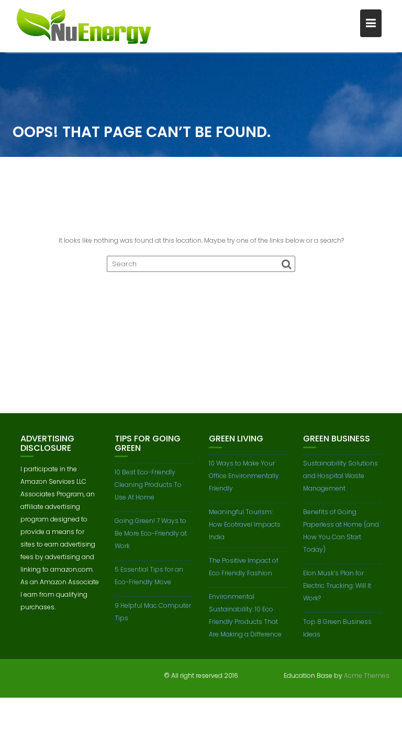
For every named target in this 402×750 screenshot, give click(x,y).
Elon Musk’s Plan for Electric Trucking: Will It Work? (337, 586)
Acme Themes (366, 675)
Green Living (236, 439)
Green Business (336, 439)
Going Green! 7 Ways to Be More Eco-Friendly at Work (151, 533)
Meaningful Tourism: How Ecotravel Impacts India (245, 524)
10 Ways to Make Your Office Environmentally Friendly (244, 476)
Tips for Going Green (148, 443)
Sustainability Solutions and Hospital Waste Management (340, 476)
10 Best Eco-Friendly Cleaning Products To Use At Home (148, 485)
